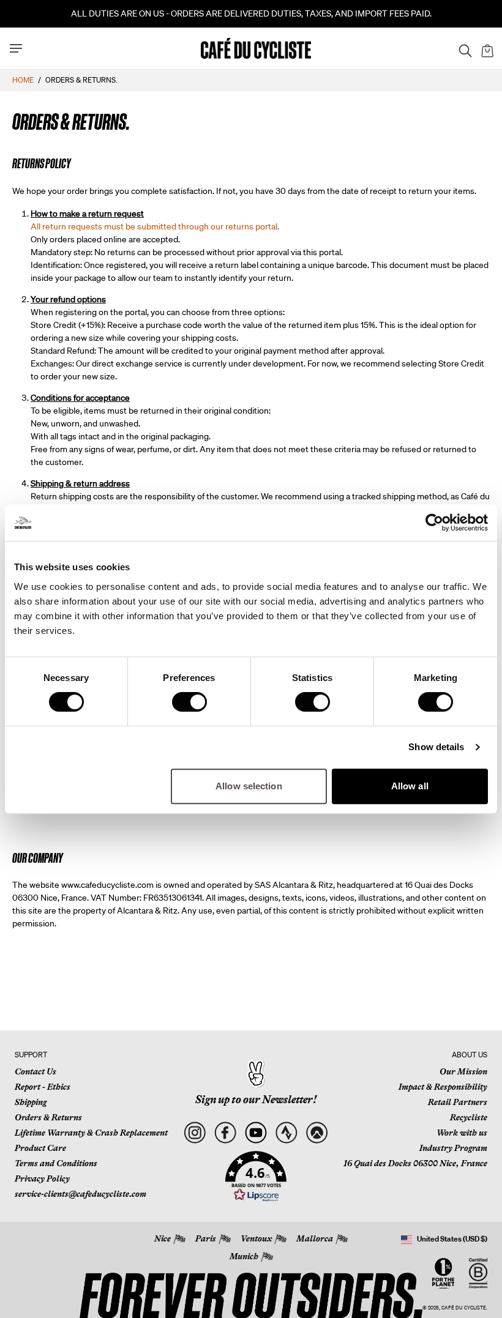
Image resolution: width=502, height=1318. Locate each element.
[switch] (189, 702)
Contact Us (35, 1071)
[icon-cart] (486, 48)
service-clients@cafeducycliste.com (80, 1194)
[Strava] (286, 1133)
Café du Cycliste (463, 1308)
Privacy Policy (42, 1178)
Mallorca (314, 1238)
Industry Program (453, 1148)
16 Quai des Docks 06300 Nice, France (415, 1163)
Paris (205, 1238)
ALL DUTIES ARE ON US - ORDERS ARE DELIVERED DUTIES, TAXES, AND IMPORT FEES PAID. (251, 13)
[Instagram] (194, 1133)
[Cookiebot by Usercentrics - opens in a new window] (434, 522)
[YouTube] (256, 1133)
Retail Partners (457, 1102)
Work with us (461, 1132)
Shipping (31, 1102)
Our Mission (463, 1071)
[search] (462, 48)
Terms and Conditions (56, 1163)
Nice (162, 1238)
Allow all (410, 786)
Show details (436, 747)
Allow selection (248, 786)
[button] (256, 1176)
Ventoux (256, 1238)
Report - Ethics (42, 1087)
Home (23, 80)
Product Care (40, 1148)
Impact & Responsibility (443, 1087)
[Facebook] (225, 1133)
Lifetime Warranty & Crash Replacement (91, 1132)
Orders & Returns (48, 1117)
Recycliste (468, 1117)
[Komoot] (317, 1133)
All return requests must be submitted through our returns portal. (155, 226)
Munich (244, 1256)
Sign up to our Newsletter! (256, 1099)
